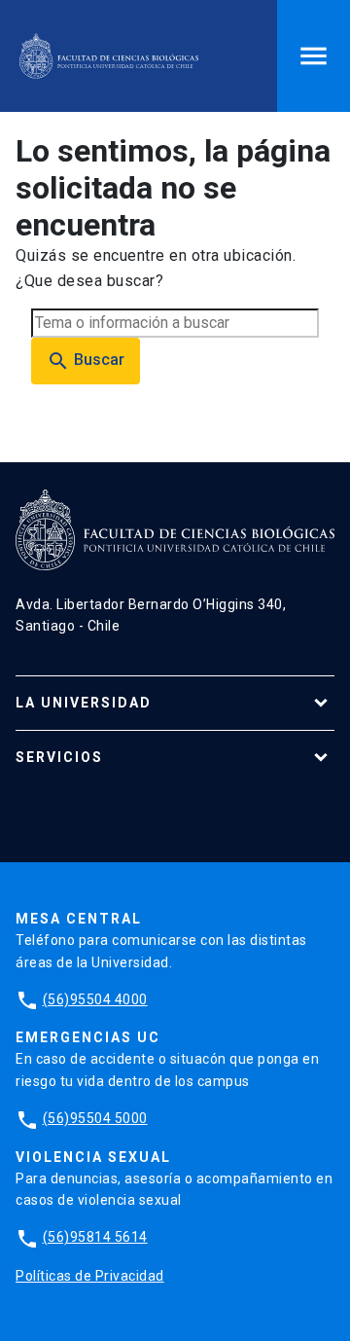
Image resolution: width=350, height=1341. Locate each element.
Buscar (85, 361)
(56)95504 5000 (95, 1118)
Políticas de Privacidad (90, 1276)
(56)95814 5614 (95, 1237)
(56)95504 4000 (95, 999)
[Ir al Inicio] (108, 56)
